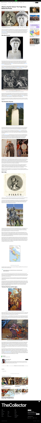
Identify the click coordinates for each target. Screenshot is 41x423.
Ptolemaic (18, 67)
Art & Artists (3, 413)
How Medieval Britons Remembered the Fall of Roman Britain (17, 393)
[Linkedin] (28, 417)
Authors (15, 413)
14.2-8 (7, 159)
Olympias (12, 63)
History (2, 412)
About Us (15, 411)
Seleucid (23, 95)
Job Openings (16, 416)
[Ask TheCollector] (19, 27)
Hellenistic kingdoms (9, 95)
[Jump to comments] (21, 27)
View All (27, 376)
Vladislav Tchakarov (31, 22)
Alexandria (22, 67)
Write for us (37, 2)
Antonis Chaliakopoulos (32, 37)
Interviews (3, 416)
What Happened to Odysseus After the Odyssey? (7, 386)
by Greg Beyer (23, 394)
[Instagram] (34, 417)
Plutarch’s (6, 134)
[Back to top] (39, 401)
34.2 (7, 344)
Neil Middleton (5, 27)
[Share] (25, 27)
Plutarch (20, 130)
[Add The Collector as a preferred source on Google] (29, 410)
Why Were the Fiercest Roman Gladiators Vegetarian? (24, 393)
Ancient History (35, 37)
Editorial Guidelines (16, 415)
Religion (8, 411)
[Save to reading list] (23, 27)
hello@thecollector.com (30, 416)
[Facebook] (32, 417)
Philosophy (3, 414)
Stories (34, 22)
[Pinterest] (36, 417)
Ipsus (4, 67)
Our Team (16, 414)
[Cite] (27, 27)
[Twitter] (33, 417)
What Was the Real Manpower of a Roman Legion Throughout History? (8, 398)
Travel (2, 415)
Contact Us (16, 417)
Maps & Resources (9, 416)
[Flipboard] (30, 417)
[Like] (3, 365)
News (8, 415)
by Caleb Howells (16, 394)
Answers (8, 412)
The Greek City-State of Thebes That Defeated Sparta (20, 386)
